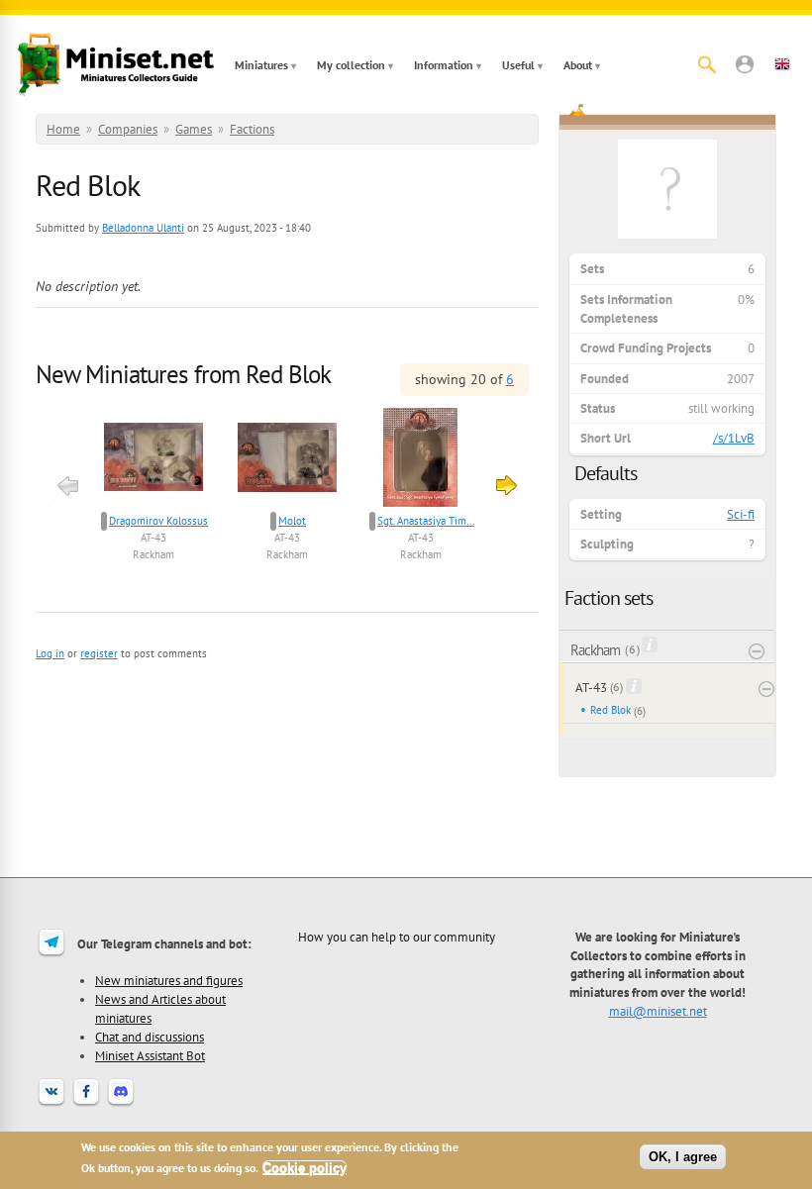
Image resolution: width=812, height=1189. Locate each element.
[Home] (116, 64)
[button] (744, 64)
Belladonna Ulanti (143, 228)
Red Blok (610, 710)
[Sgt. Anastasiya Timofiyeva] (421, 460)
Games (193, 129)
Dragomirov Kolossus (158, 521)
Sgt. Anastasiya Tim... (425, 521)
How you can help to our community (396, 936)
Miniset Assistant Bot (150, 1055)
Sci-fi (741, 514)
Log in (50, 653)
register (99, 653)
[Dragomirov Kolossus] (154, 460)
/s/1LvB (734, 438)
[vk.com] (51, 1104)
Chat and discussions (149, 1036)
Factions (252, 129)
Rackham (153, 554)
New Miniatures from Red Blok (183, 374)
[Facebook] (86, 1104)
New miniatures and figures (169, 980)
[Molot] (288, 460)
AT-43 (153, 538)
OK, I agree (683, 1156)
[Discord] (121, 1104)
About (577, 64)
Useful (518, 64)
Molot (292, 521)
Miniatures (261, 64)
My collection (351, 64)
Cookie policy (304, 1167)
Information (443, 64)
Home (63, 129)
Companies (127, 129)
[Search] (707, 64)
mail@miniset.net (658, 1011)
